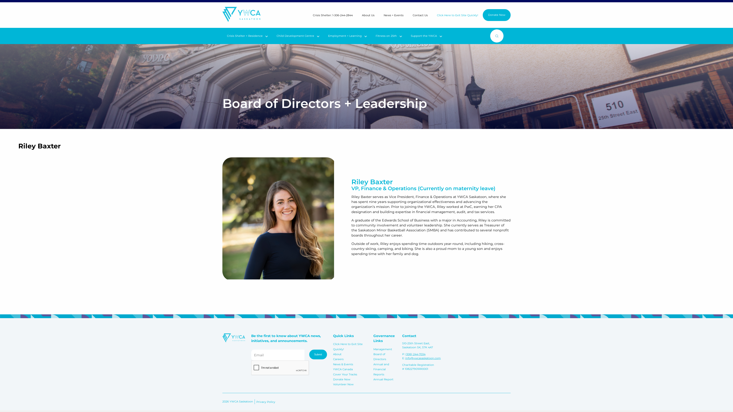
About (337, 354)
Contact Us (420, 15)
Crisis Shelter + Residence (245, 36)
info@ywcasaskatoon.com (423, 358)
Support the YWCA (424, 36)
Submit (318, 354)
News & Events (343, 364)
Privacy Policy (265, 402)
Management (382, 349)
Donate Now (496, 15)
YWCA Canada (343, 369)
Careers (338, 359)
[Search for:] (465, 36)
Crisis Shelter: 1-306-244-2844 (333, 15)
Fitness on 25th (386, 36)
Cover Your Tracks (345, 374)
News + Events (394, 15)
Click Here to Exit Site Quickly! (457, 15)
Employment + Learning (345, 36)
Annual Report (383, 379)
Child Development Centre (295, 36)
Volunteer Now (343, 384)
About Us (368, 15)
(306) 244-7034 (415, 354)
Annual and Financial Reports (381, 369)
